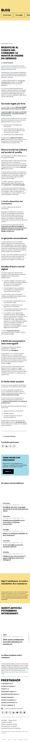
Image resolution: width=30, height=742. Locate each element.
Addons (9, 739)
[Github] (20, 712)
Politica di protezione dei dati (9, 724)
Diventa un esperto (8, 700)
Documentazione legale (9, 694)
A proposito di (6, 683)
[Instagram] (6, 712)
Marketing (6, 552)
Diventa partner (7, 697)
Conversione (7, 15)
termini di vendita (12, 355)
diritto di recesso (6, 115)
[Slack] (24, 712)
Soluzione (4, 739)
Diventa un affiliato (8, 702)
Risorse (26, 739)
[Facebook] (2, 446)
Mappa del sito (12, 720)
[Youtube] (17, 712)
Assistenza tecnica (8, 691)
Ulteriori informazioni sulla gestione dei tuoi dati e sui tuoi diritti (14, 671)
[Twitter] (10, 446)
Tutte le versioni (7, 705)
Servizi (15, 739)
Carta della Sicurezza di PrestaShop (11, 728)
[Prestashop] (7, 4)
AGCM (4, 391)
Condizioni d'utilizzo (6, 722)
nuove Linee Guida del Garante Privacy (14, 67)
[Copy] (14, 446)
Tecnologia (19, 15)
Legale (5, 634)
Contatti (4, 689)
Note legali (4, 720)
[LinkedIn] (6, 446)
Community (20, 739)
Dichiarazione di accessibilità (9, 726)
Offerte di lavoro (7, 686)
